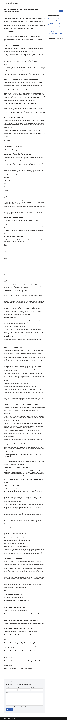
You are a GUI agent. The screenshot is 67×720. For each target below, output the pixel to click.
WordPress (13, 718)
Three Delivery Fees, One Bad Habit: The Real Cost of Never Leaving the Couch (55, 23)
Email (19, 687)
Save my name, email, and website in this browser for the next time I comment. (21, 706)
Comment (8, 692)
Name (7, 687)
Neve (5, 718)
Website (32, 687)
